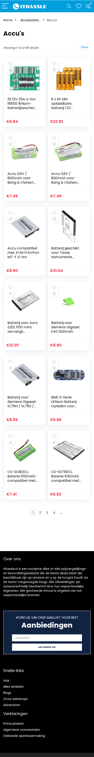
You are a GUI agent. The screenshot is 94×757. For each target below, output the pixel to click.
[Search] (69, 6)
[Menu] (5, 6)
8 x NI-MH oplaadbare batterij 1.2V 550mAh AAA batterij (62, 108)
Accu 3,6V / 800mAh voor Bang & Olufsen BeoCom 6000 (64, 180)
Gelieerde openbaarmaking (24, 736)
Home (7, 20)
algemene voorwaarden (21, 729)
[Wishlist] (78, 6)
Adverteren (11, 705)
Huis (6, 680)
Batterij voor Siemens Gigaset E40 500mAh (65, 327)
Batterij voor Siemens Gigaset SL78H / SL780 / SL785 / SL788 (21, 404)
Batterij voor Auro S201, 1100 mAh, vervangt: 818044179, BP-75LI (22, 331)
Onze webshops (15, 699)
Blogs (7, 693)
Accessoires (30, 20)
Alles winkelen (13, 686)
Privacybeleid (13, 723)
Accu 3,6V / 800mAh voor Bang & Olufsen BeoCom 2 (20, 180)
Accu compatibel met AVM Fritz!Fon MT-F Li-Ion (23, 252)
